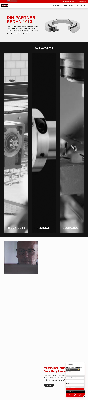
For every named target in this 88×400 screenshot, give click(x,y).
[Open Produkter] (60, 5)
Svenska (11, 0)
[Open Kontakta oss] (85, 5)
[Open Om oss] (74, 5)
